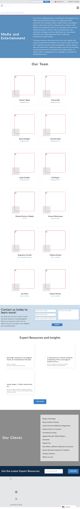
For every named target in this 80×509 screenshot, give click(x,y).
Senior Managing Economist (25, 257)
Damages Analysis (26, 389)
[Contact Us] (55, 1)
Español (76, 1)
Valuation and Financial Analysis (60, 364)
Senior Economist (55, 218)
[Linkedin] (16, 499)
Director (24, 218)
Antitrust (13, 364)
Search (47, 1)
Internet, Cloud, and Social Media (20, 390)
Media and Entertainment (18, 365)
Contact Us (60, 1)
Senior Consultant (55, 257)
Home (2, 12)
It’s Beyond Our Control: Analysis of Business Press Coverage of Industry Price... (59, 359)
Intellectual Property (16, 389)
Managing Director (24, 102)
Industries (7, 12)
